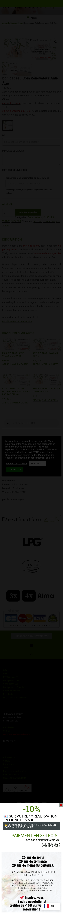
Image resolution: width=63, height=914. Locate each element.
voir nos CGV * (51, 844)
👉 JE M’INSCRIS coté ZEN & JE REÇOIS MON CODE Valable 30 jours (30, 826)
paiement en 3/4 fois (34, 835)
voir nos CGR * (51, 846)
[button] (61, 805)
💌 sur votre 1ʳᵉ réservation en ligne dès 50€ (30, 818)
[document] (31, 457)
